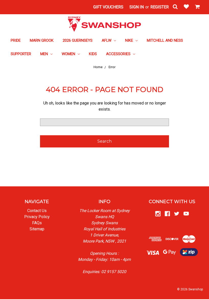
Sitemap (37, 229)
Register (159, 7)
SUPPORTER (21, 54)
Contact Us (37, 210)
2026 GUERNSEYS (78, 40)
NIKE (129, 40)
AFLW (107, 40)
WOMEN (69, 54)
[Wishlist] (186, 7)
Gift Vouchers (108, 7)
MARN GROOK (42, 40)
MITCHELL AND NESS (165, 40)
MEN (44, 54)
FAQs (37, 222)
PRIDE (16, 40)
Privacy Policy (37, 216)
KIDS (93, 54)
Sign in (136, 7)
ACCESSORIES (119, 54)
